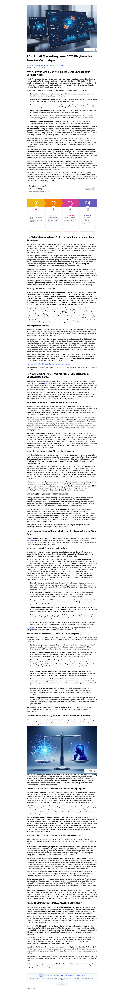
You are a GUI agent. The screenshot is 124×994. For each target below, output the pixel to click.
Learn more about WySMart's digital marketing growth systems (48, 364)
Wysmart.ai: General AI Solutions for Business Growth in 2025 (45, 65)
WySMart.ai (49, 173)
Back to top (62, 984)
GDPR (79, 849)
